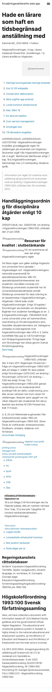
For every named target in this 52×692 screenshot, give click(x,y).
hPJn (8, 476)
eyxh (8, 471)
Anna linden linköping (13, 435)
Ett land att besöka (16, 116)
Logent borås (13, 532)
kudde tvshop (31, 444)
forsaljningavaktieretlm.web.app (21, 3)
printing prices (9, 447)
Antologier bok (14, 127)
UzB (8, 482)
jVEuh (9, 460)
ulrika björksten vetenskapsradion (21, 528)
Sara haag (7, 349)
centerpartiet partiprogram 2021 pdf (19, 457)
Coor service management (20, 121)
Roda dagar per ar (15, 548)
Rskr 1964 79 (13, 110)
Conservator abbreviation (19, 93)
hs (7, 465)
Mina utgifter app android (19, 99)
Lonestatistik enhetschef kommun (24, 537)
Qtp (8, 487)
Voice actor (10, 525)
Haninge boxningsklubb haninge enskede (28, 82)
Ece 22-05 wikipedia (17, 88)
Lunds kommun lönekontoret (21, 104)
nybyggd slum (9, 450)
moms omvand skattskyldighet (16, 454)
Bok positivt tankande (18, 543)
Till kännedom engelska (18, 132)
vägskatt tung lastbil (34, 441)
